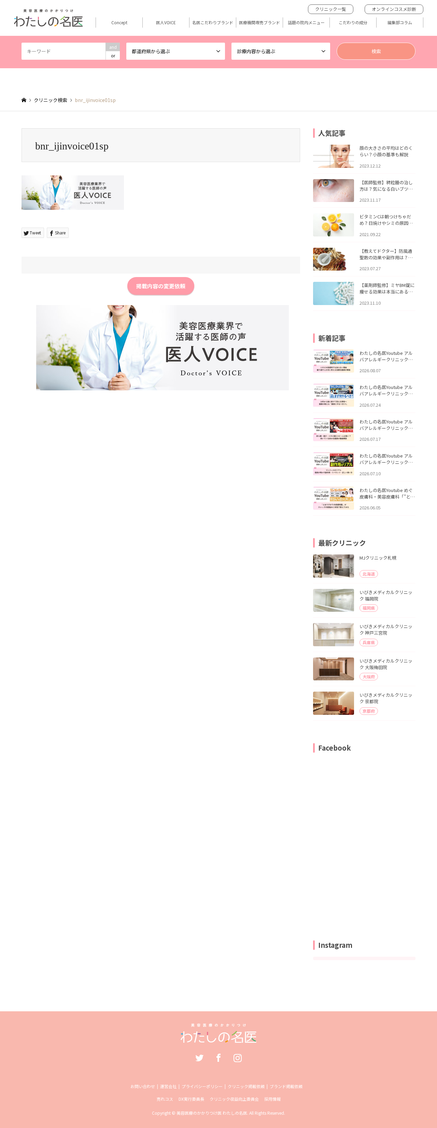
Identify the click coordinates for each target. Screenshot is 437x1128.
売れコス (165, 1099)
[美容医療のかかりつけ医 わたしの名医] (218, 1039)
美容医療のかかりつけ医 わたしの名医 (212, 1113)
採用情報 (272, 1099)
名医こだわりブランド (212, 22)
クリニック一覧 (330, 9)
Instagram (238, 1058)
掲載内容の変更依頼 (160, 286)
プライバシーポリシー (202, 1086)
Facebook (218, 1058)
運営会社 (168, 1086)
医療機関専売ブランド (259, 22)
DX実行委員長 (191, 1099)
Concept (119, 22)
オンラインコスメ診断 (394, 9)
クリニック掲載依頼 (246, 1086)
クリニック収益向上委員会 (234, 1099)
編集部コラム (399, 22)
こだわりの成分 (353, 22)
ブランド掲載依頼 (286, 1086)
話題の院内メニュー (306, 22)
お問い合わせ (142, 1086)
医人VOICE (166, 22)
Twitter (199, 1058)
